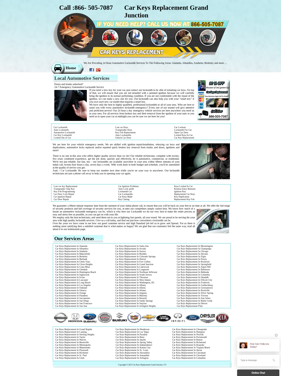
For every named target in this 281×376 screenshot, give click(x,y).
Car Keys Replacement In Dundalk (193, 277)
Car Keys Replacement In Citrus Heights (74, 264)
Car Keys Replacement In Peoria (192, 259)
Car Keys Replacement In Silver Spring (195, 293)
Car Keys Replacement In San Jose (71, 306)
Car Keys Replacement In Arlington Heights (135, 306)
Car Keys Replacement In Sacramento (72, 298)
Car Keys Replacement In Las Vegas (132, 332)
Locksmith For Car (183, 130)
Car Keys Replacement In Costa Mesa (72, 267)
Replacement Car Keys (184, 194)
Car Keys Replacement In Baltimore (193, 269)
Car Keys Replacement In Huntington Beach (75, 272)
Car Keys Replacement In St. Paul (71, 355)
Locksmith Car (125, 191)
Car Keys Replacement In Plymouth (71, 350)
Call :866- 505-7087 (86, 7)
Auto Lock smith (126, 189)
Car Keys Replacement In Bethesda (193, 272)
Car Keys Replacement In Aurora (130, 251)
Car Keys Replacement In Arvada (130, 248)
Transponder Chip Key (64, 189)
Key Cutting (123, 199)
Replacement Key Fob (184, 199)
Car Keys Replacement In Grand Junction (134, 264)
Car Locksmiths (125, 194)
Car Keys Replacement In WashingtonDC (134, 282)
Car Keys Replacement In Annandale (132, 355)
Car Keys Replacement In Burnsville (72, 342)
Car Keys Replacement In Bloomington (195, 246)
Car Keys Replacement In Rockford (193, 261)
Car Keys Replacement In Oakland (71, 288)
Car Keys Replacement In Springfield (194, 264)
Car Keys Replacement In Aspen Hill (194, 267)
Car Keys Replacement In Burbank (71, 259)
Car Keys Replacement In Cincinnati (189, 353)
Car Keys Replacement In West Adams (133, 280)
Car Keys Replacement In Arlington (132, 358)
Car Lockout (180, 127)
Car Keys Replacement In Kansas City (133, 347)
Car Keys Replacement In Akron (187, 350)
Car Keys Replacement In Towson (192, 295)
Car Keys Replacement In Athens (130, 288)
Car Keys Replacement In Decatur (192, 254)
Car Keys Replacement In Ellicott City (194, 280)
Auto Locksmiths (123, 135)
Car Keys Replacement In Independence (134, 345)
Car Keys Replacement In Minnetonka (72, 347)
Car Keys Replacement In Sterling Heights (74, 334)
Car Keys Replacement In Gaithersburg (195, 285)
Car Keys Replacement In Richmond (189, 342)
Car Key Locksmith (63, 135)
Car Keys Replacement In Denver (130, 259)
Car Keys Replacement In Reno (130, 337)
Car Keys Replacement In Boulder (131, 254)
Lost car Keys (121, 127)
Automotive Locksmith (64, 132)
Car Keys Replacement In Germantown (195, 288)
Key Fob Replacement (125, 132)
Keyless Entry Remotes (184, 189)
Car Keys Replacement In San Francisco (73, 303)
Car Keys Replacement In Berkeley (71, 256)
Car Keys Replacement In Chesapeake (189, 329)
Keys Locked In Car (183, 186)
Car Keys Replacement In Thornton (131, 277)
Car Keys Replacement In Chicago (192, 251)
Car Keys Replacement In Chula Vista (72, 261)
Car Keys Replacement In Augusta (131, 293)
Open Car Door (181, 132)
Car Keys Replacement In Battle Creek (194, 301)
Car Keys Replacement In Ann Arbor (194, 298)
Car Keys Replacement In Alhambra (71, 248)
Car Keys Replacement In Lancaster (71, 280)
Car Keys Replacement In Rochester (71, 353)
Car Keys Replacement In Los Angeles (73, 285)
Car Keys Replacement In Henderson (132, 329)
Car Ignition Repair (63, 196)
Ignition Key (180, 191)
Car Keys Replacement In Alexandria (133, 353)
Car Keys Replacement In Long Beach (72, 282)
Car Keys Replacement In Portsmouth (189, 337)
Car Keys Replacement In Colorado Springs (135, 256)
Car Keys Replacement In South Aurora (133, 275)
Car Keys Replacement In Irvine (70, 277)
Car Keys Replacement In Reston (187, 340)
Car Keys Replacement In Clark (69, 358)
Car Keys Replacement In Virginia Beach (191, 347)
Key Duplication (181, 196)
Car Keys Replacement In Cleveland (188, 355)
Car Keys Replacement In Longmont (132, 269)
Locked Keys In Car (183, 135)
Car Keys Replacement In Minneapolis (73, 345)
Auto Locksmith (61, 130)
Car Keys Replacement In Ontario (70, 290)
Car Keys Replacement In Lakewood (132, 267)
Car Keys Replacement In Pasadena (71, 295)
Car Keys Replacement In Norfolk (188, 334)
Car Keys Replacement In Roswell (131, 298)
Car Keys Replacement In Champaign (194, 248)
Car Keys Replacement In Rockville (193, 290)
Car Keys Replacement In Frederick (193, 282)
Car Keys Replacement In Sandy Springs (134, 301)
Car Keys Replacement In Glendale (71, 269)
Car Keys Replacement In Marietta (131, 295)
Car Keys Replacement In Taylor (70, 337)
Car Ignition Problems (128, 186)
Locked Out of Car (62, 138)
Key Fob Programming (64, 191)
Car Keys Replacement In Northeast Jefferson (136, 272)
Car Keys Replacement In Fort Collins (132, 261)
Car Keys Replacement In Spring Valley (134, 342)
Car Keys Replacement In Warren (70, 340)
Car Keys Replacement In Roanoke (188, 345)
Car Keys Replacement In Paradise (131, 334)
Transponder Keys (123, 130)
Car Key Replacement (184, 138)
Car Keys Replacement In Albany (130, 285)
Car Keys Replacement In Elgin (191, 256)
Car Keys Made (125, 196)
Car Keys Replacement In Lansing (71, 332)
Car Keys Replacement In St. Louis (132, 350)
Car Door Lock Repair (64, 194)
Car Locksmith (60, 127)
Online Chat (258, 372)
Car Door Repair (61, 199)
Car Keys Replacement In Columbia (193, 275)
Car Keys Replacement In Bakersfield (72, 254)
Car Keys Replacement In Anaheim (71, 251)
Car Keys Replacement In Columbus (189, 358)
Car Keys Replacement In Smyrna (131, 303)
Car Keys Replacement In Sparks (131, 340)
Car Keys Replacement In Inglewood (72, 275)
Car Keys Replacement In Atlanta (130, 290)
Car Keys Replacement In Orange (70, 293)
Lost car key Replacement (65, 186)
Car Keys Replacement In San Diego (72, 301)
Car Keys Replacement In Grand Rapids (73, 329)
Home (71, 68)
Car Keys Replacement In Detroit (192, 303)
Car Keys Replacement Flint (190, 306)
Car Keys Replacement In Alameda (71, 246)
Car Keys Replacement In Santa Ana (132, 246)
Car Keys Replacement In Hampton (188, 332)
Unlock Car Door (123, 138)
